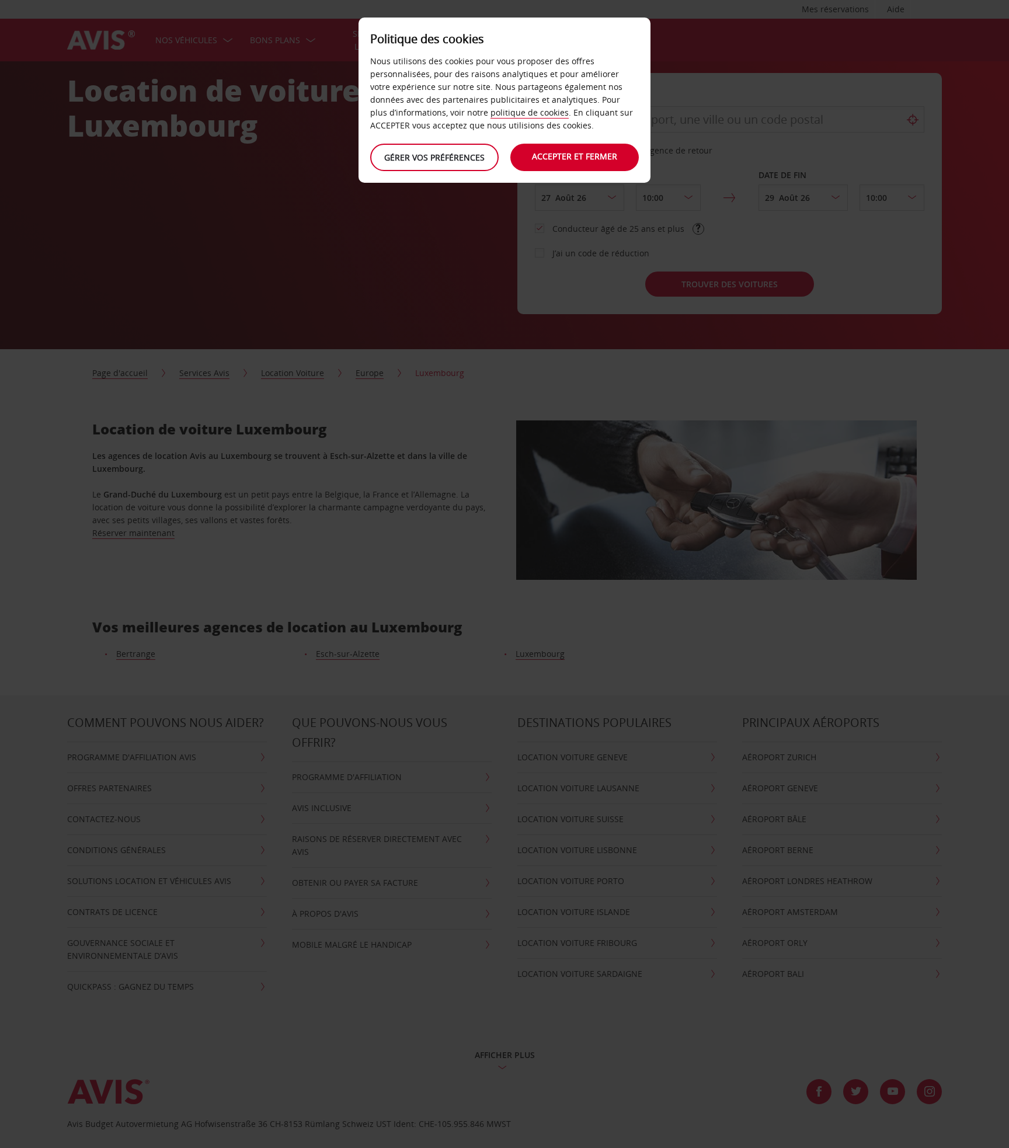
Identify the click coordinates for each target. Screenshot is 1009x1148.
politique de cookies (529, 112)
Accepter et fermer (574, 156)
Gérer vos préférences (434, 157)
